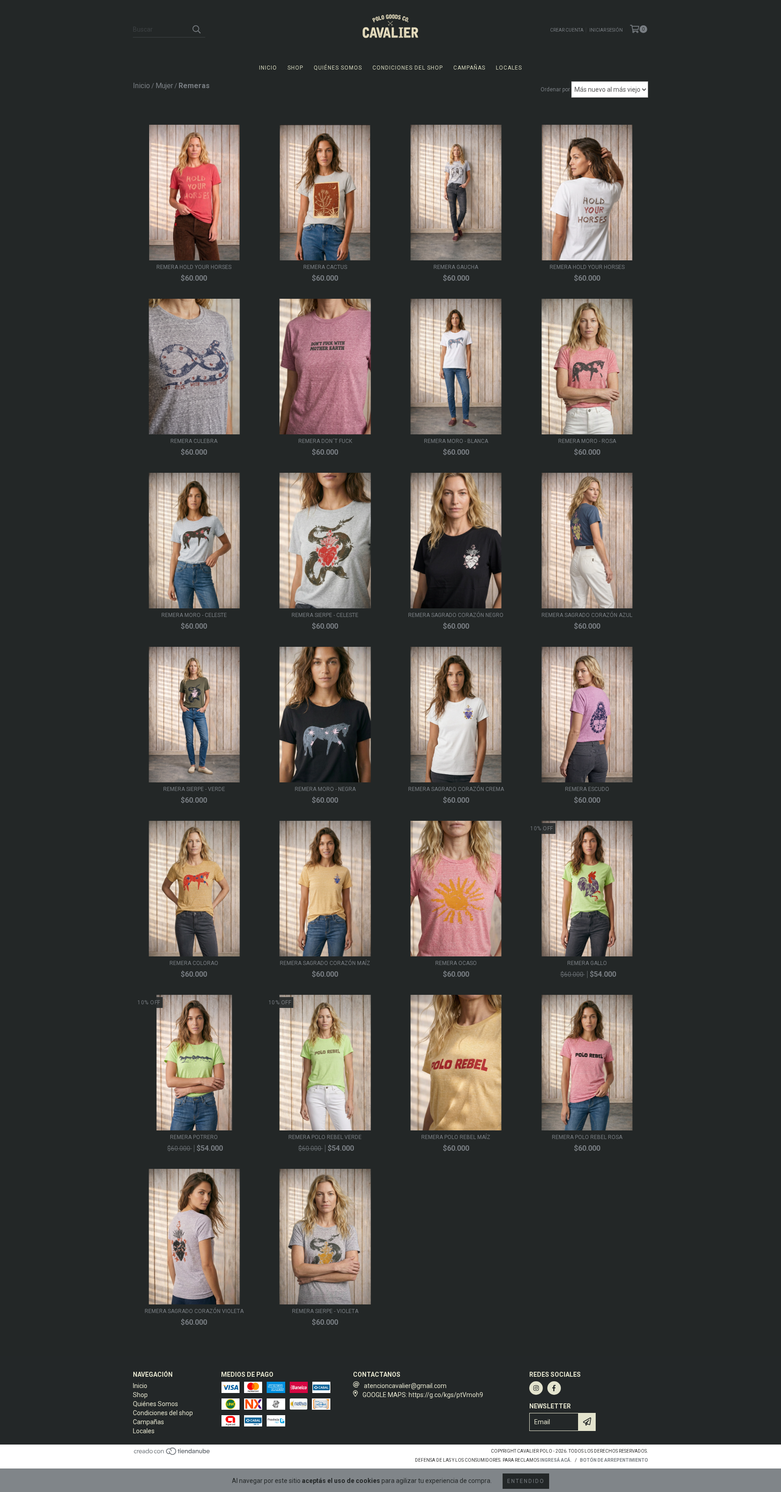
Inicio (268, 68)
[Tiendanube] (172, 1453)
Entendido (526, 1481)
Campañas (469, 68)
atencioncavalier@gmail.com (405, 1385)
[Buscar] (196, 29)
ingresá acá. (556, 1460)
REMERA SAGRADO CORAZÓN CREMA (456, 789)
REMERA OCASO (456, 963)
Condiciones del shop (407, 68)
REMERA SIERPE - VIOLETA (325, 1311)
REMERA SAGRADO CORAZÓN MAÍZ (325, 963)
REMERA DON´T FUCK (325, 441)
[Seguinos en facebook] (554, 1388)
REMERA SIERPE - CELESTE (325, 615)
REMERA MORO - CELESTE (194, 615)
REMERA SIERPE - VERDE (194, 789)
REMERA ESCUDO (587, 789)
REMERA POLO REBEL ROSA (587, 1137)
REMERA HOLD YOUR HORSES (193, 267)
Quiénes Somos (338, 68)
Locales (509, 68)
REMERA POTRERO (194, 1137)
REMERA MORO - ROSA (587, 441)
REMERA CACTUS (325, 267)
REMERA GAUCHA (455, 267)
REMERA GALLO (587, 963)
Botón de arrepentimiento (614, 1460)
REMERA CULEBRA (193, 441)
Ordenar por (555, 89)
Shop (295, 68)
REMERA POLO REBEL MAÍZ (455, 1137)
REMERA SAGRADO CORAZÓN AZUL (586, 615)
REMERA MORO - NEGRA (325, 789)
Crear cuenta (566, 30)
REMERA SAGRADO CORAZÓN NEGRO (455, 615)
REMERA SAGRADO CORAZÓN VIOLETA (194, 1311)
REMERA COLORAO (193, 963)
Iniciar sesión (606, 30)
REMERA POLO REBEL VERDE (325, 1137)
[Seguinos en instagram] (536, 1388)
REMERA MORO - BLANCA (456, 441)
